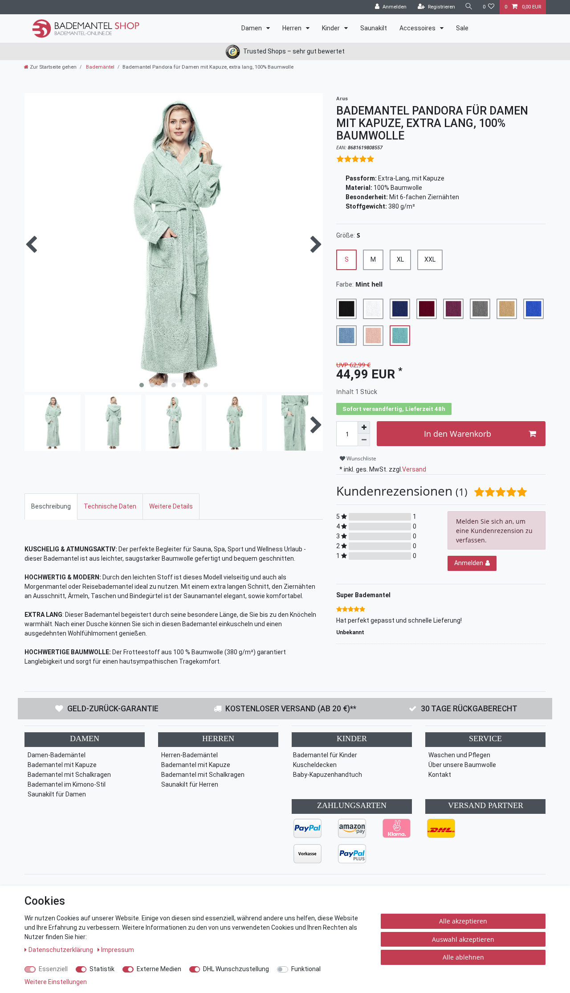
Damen (252, 28)
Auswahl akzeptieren (463, 939)
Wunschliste (360, 458)
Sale (462, 28)
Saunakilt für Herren (189, 784)
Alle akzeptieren (463, 921)
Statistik (102, 968)
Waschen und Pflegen (459, 755)
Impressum (117, 949)
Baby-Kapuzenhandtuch (327, 774)
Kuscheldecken (315, 764)
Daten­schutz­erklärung (61, 949)
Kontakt (439, 774)
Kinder (331, 28)
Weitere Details (171, 506)
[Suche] (469, 7)
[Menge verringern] (364, 440)
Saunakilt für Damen (57, 794)
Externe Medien (159, 968)
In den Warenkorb (457, 433)
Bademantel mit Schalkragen (69, 774)
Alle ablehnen (463, 957)
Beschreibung (51, 506)
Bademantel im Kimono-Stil (67, 784)
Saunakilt (373, 28)
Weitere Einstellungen (55, 981)
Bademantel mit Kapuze (62, 764)
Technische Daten (110, 506)
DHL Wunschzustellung (236, 968)
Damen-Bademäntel (57, 755)
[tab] (50, 506)
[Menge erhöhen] (364, 427)
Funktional (306, 968)
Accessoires (418, 28)
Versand (414, 469)
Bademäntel (99, 67)
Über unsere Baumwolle (462, 764)
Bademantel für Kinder (325, 755)
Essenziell (53, 968)
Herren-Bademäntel (189, 755)
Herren (292, 28)
